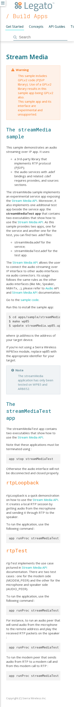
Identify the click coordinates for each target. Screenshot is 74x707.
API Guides (57, 26)
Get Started (14, 26)
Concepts (36, 26)
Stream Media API (24, 201)
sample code (30, 300)
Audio (49, 288)
